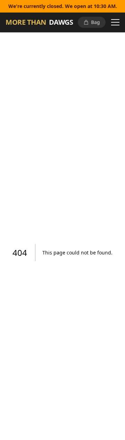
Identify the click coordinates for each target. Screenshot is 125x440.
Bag (95, 22)
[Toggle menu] (115, 22)
